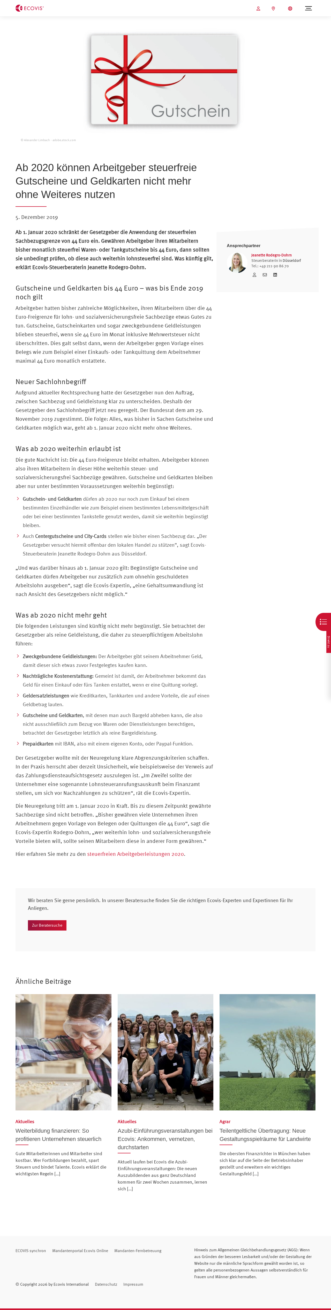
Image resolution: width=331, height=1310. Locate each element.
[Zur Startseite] (30, 7)
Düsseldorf (292, 260)
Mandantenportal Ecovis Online (80, 1250)
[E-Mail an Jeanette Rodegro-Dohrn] (266, 274)
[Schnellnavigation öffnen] (323, 622)
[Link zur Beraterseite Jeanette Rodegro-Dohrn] (256, 274)
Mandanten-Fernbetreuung (137, 1250)
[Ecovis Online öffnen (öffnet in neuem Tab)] (259, 8)
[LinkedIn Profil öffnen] (275, 274)
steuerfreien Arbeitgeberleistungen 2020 (135, 854)
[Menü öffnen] (308, 8)
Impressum (133, 1284)
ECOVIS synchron (31, 1250)
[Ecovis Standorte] (274, 8)
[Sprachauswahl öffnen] (291, 8)
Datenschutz (106, 1284)
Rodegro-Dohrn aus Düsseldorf (111, 554)
